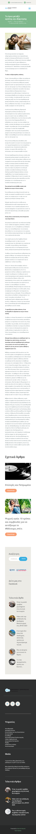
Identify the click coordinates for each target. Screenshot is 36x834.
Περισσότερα (11, 490)
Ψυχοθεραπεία (9, 728)
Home (10, 21)
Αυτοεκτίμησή (9, 734)
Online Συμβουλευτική (11, 739)
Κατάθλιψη (8, 735)
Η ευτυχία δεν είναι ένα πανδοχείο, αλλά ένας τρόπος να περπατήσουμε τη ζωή (22, 638)
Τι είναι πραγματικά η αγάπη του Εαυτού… (21, 663)
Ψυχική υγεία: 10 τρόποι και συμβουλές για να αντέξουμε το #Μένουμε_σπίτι (17, 523)
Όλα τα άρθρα (18, 21)
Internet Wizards (21, 828)
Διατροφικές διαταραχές (12, 741)
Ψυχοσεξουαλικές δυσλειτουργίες (14, 737)
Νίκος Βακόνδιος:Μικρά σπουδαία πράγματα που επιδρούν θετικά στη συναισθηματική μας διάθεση (17, 768)
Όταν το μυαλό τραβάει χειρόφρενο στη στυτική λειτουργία (22, 606)
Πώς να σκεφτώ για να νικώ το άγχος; (22, 652)
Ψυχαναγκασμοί (9, 746)
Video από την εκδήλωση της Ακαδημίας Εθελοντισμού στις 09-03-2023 (22, 621)
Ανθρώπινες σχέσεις (10, 744)
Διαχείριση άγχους (10, 730)
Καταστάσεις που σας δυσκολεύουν (14, 732)
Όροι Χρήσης (18, 830)
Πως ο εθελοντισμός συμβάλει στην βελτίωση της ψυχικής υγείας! (20, 813)
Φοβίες (7, 742)
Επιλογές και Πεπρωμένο (18, 484)
